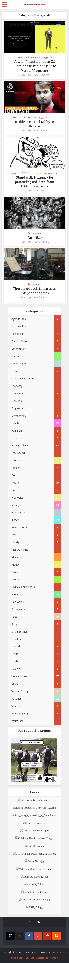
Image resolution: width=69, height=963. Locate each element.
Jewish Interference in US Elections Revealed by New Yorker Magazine (34, 66)
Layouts (30, 957)
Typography (17, 957)
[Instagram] (10, 936)
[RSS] (56, 936)
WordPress (60, 952)
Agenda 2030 (19, 173)
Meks (37, 952)
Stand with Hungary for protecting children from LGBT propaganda (34, 181)
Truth (53, 117)
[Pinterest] (47, 936)
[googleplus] (38, 936)
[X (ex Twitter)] (20, 936)
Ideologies (35, 173)
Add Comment (41, 75)
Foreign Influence (26, 57)
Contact (54, 957)
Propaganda (45, 57)
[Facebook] (29, 936)
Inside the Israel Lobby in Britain (34, 123)
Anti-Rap (34, 237)
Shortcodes (42, 957)
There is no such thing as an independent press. (34, 290)
